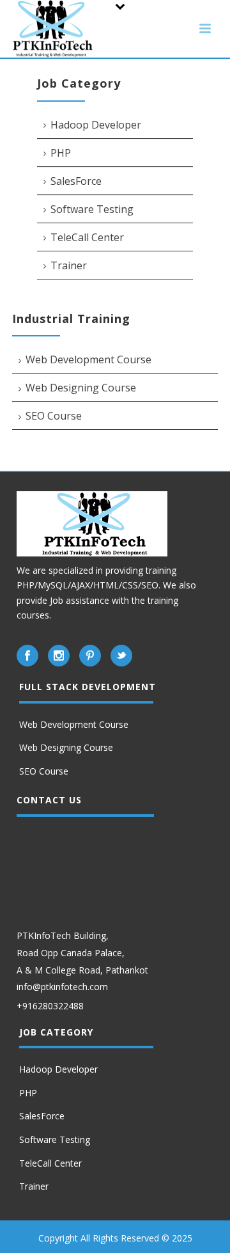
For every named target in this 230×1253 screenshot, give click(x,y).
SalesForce (76, 181)
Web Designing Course (81, 388)
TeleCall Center (87, 237)
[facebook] (27, 655)
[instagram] (59, 655)
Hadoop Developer (95, 125)
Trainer (68, 265)
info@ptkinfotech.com (62, 987)
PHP (60, 153)
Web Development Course (88, 359)
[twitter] (121, 655)
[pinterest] (90, 655)
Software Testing (92, 209)
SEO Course (54, 416)
